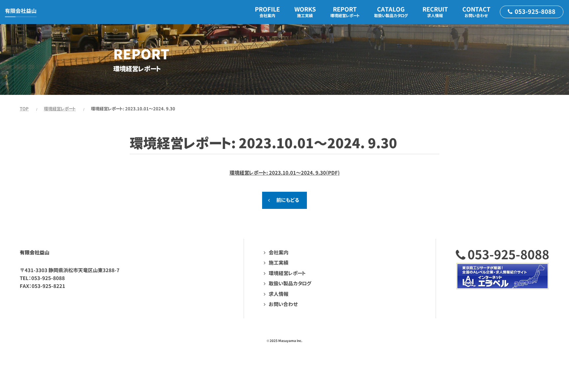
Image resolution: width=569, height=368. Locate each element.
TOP (24, 109)
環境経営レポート (60, 109)
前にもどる (287, 200)
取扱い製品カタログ (290, 283)
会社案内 (278, 252)
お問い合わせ (283, 304)
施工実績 (278, 262)
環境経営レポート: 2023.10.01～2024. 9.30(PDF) (285, 172)
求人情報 (278, 294)
